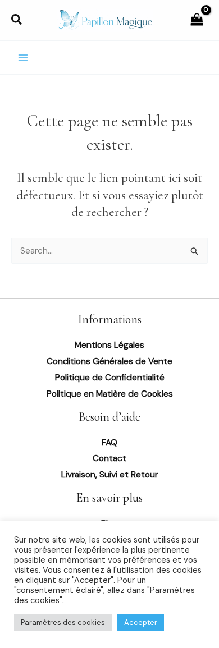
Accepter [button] (140, 622)
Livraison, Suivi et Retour (109, 474)
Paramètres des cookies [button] (63, 622)
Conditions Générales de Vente (109, 361)
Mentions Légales (109, 345)
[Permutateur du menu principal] (23, 58)
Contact (109, 458)
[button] (17, 20)
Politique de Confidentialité (110, 377)
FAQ (109, 442)
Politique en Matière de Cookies (110, 393)
